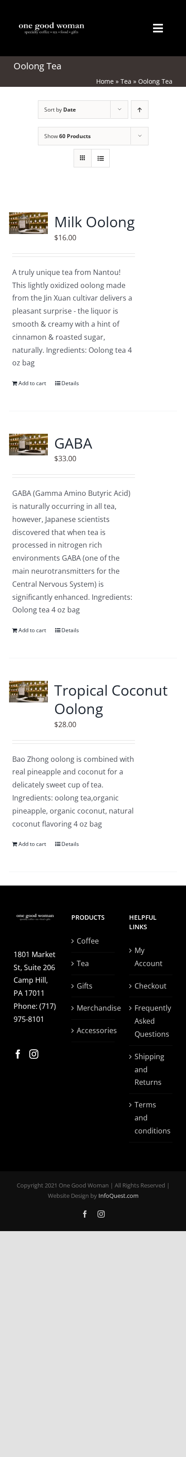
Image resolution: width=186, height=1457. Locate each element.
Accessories (93, 1030)
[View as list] (100, 158)
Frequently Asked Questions (151, 1021)
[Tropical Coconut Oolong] (28, 691)
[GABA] (28, 444)
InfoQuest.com (118, 1196)
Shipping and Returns (149, 1070)
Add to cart (32, 383)
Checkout (151, 986)
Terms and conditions (151, 1118)
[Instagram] (33, 1054)
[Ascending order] (140, 109)
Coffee (88, 941)
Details (70, 383)
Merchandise (93, 1008)
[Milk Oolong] (28, 223)
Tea (126, 81)
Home (105, 81)
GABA (73, 443)
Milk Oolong (94, 221)
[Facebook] (18, 1054)
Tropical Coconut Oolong (110, 699)
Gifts (85, 986)
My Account (149, 956)
